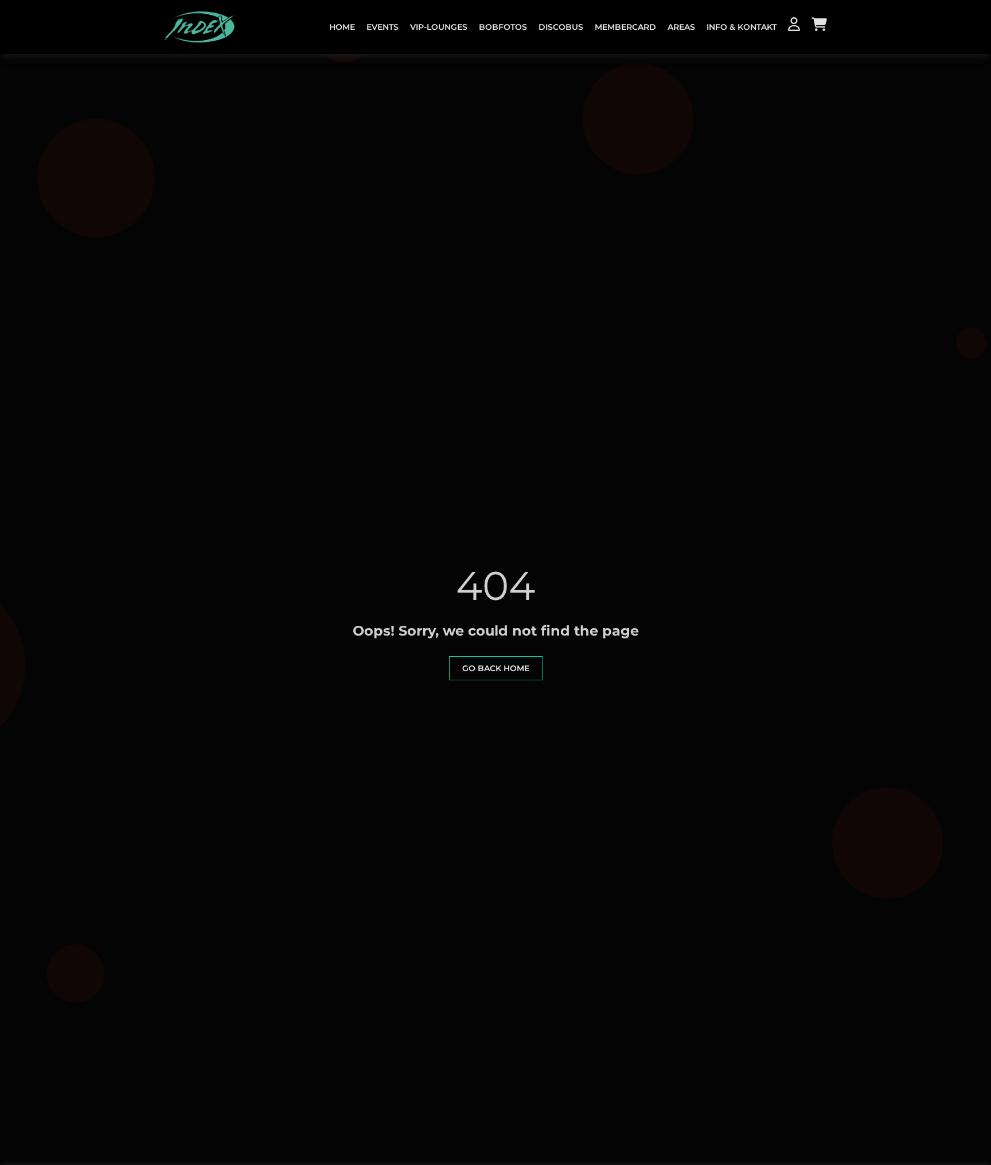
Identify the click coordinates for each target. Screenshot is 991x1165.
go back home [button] (495, 668)
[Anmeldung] (794, 26)
